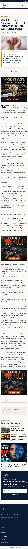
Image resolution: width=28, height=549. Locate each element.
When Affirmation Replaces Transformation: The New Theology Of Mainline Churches (18, 439)
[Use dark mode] (25, 1)
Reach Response (16, 547)
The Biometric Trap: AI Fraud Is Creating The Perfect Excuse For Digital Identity (14, 465)
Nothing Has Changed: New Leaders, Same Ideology (18, 429)
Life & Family (14, 14)
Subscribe (15, 494)
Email (9, 71)
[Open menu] (25, 5)
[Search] (22, 5)
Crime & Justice (5, 14)
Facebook (5, 71)
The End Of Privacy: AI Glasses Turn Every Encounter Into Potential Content (17, 10)
